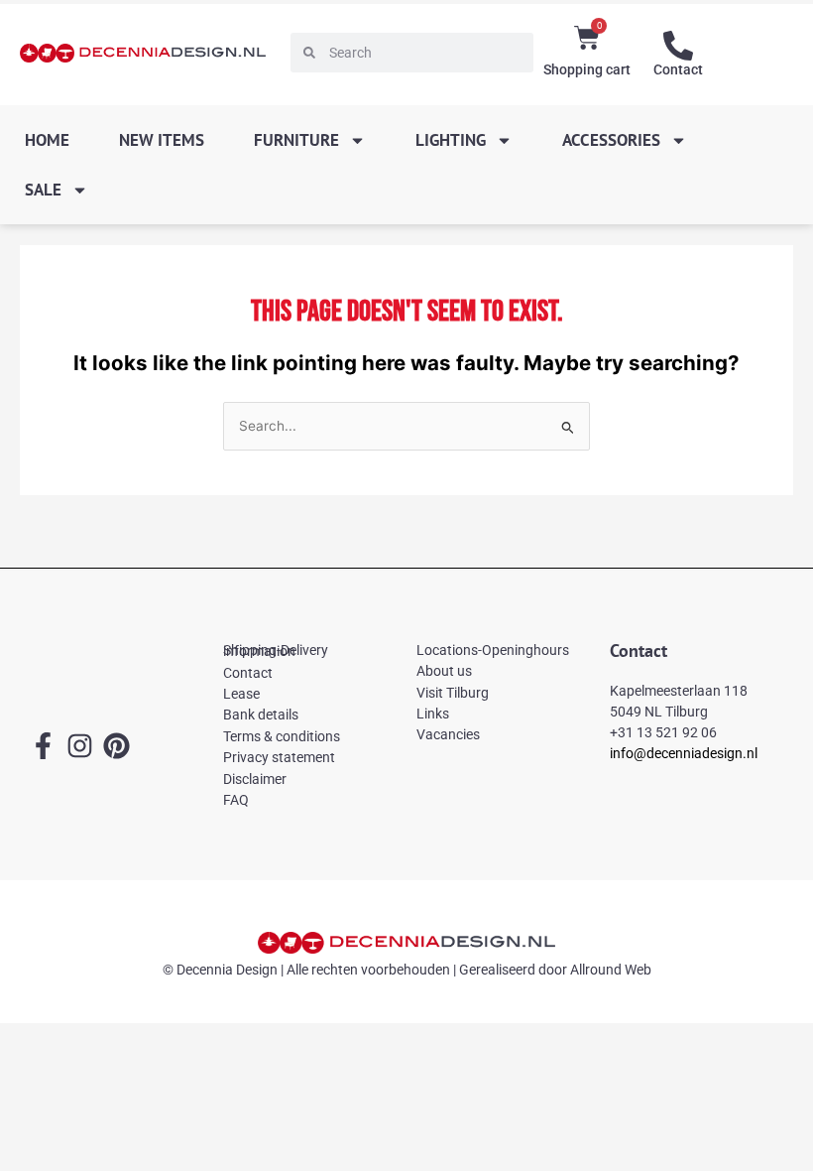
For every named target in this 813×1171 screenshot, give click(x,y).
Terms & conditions (281, 736)
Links (432, 713)
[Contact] (678, 46)
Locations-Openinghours (492, 650)
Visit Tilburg (452, 693)
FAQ (236, 800)
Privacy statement (279, 757)
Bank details (260, 714)
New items (161, 140)
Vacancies (448, 734)
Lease (241, 694)
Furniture (296, 140)
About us (444, 671)
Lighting (450, 140)
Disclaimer (255, 779)
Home (47, 140)
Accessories (611, 140)
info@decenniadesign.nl (683, 753)
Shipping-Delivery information (275, 650)
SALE (43, 189)
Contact (678, 69)
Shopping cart (587, 69)
